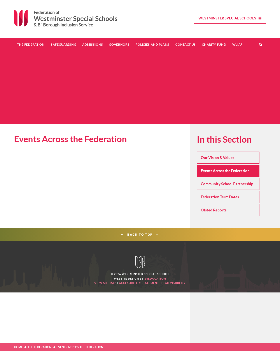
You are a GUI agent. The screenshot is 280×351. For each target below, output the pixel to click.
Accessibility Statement (139, 283)
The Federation (39, 347)
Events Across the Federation (80, 347)
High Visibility (173, 283)
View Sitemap (105, 283)
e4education (155, 278)
